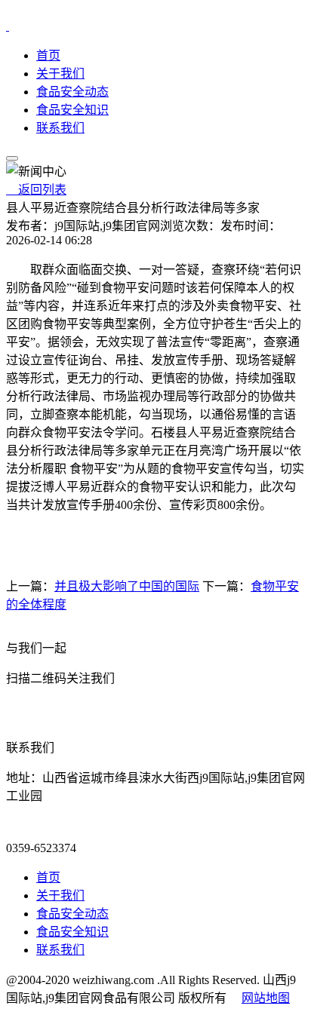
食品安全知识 (72, 109)
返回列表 (36, 189)
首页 (48, 55)
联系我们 (60, 127)
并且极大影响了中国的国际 (126, 586)
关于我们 (60, 73)
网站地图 (266, 998)
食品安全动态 (72, 91)
